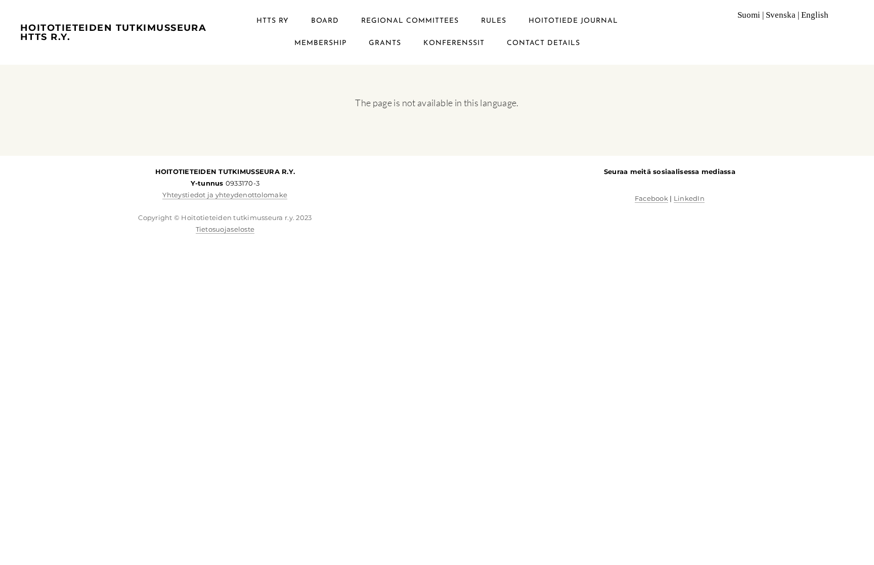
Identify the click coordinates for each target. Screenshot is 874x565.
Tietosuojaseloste (225, 229)
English (814, 15)
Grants (385, 43)
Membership (320, 43)
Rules (493, 21)
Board (325, 21)
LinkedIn (689, 198)
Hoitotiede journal (573, 21)
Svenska (781, 15)
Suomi (748, 15)
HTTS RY (272, 21)
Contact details (543, 43)
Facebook (651, 198)
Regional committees (410, 21)
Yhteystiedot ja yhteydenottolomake (224, 195)
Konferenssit (454, 43)
